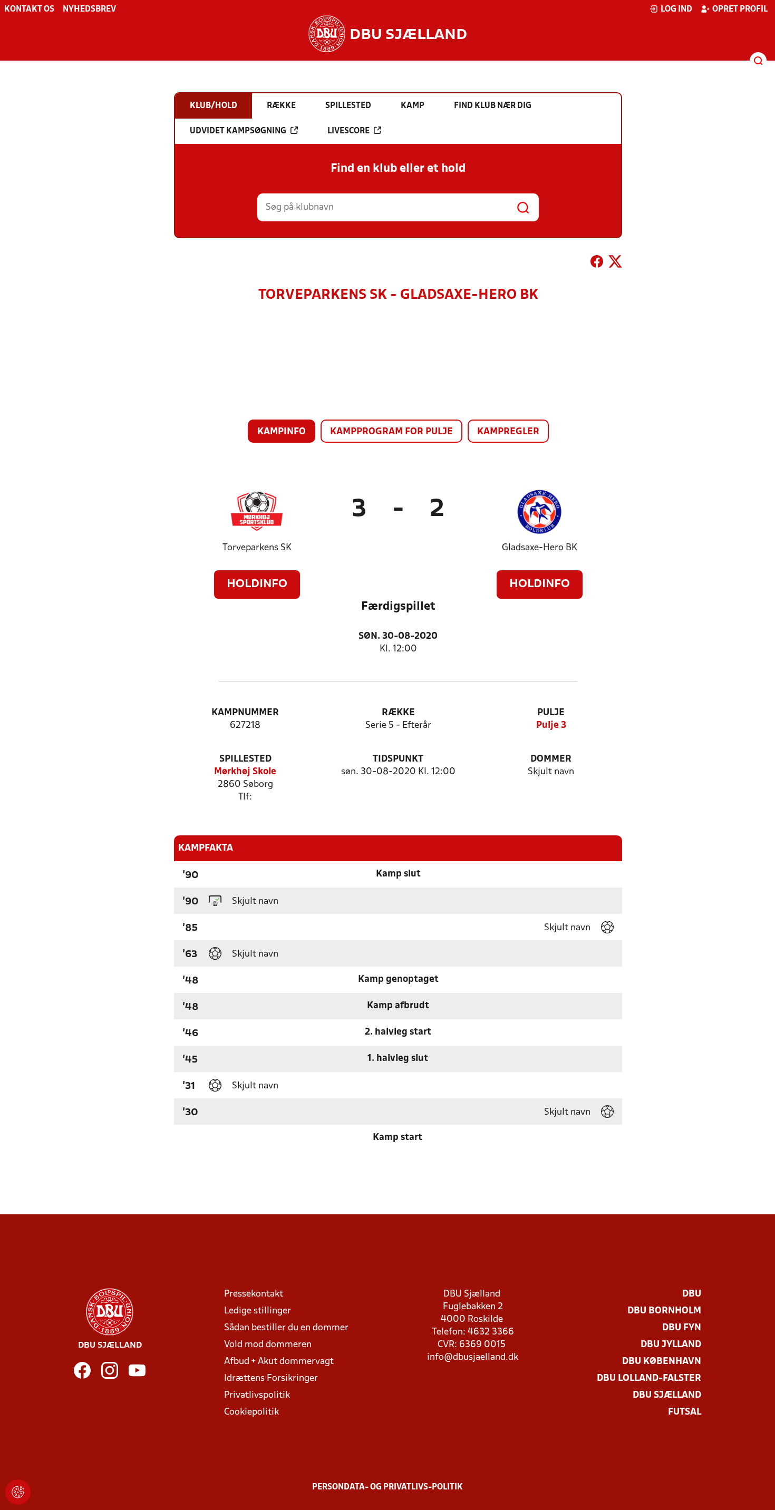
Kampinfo (281, 431)
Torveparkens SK (257, 547)
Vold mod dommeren (268, 1344)
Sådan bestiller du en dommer (286, 1327)
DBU (691, 1294)
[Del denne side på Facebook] (596, 263)
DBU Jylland (671, 1344)
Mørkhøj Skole (245, 771)
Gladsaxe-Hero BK (539, 547)
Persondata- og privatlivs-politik (387, 1487)
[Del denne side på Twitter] (615, 263)
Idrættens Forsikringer (271, 1378)
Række (398, 712)
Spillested (245, 759)
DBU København (661, 1361)
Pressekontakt (253, 1294)
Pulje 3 (551, 725)
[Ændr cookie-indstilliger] (18, 1492)
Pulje (551, 712)
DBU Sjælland (667, 1395)
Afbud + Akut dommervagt (279, 1361)
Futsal (684, 1412)
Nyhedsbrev (89, 9)
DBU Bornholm (664, 1311)
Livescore (348, 131)
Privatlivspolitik (257, 1395)
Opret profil (740, 9)
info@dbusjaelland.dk (472, 1357)
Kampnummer (245, 712)
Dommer (550, 759)
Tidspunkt (398, 759)
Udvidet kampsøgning (238, 131)
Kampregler (508, 431)
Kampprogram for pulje (391, 431)
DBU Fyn (681, 1327)
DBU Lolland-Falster (649, 1378)
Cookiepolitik (251, 1412)
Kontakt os (29, 9)
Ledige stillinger (257, 1311)
